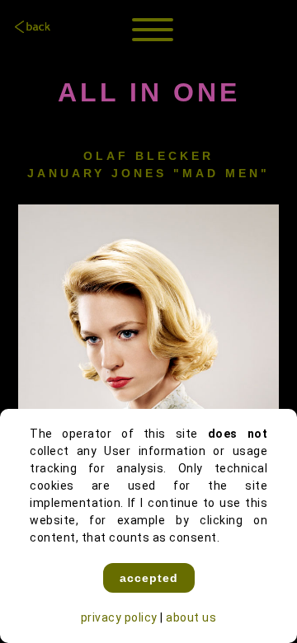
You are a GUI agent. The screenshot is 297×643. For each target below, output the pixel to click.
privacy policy (119, 617)
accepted (149, 577)
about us (191, 617)
